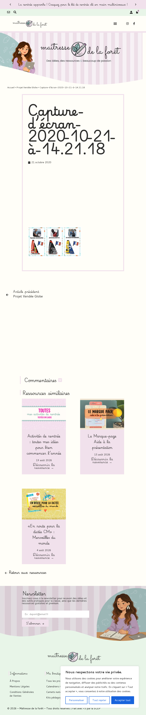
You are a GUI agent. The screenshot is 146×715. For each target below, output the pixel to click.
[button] (10, 4)
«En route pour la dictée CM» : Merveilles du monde (44, 534)
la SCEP (95, 708)
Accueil (10, 87)
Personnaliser (76, 700)
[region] (100, 687)
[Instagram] (127, 23)
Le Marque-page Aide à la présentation (102, 441)
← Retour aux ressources (25, 572)
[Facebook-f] (134, 23)
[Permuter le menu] (115, 23)
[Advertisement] (87, 196)
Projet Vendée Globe (27, 87)
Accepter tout (123, 700)
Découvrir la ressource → (44, 466)
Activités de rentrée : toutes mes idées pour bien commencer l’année (44, 444)
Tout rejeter (99, 700)
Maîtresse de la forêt (31, 708)
